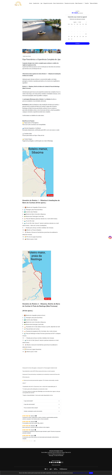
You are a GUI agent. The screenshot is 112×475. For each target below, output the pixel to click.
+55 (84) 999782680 (58, 455)
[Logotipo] (18, 3)
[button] (60, 11)
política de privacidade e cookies (80, 473)
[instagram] (110, 237)
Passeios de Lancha (69, 3)
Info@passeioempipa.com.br (57, 454)
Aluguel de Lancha (47, 3)
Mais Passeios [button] (79, 3)
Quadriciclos (36, 3)
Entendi (90, 472)
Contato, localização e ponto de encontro (33, 411)
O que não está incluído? (29, 404)
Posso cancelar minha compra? (31, 407)
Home (30, 3)
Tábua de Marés (93, 3)
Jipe (41, 3)
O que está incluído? (28, 401)
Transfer (87, 3)
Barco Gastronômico (58, 3)
